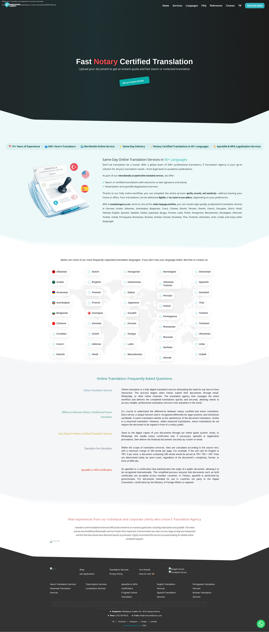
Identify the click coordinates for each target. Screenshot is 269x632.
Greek (95, 333)
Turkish (203, 313)
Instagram (133, 622)
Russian (168, 337)
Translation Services (118, 569)
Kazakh (132, 313)
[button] (261, 624)
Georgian (97, 313)
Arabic (60, 282)
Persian (167, 295)
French (96, 302)
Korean (132, 323)
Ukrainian (204, 333)
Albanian (61, 271)
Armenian (62, 292)
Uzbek (202, 354)
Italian (131, 292)
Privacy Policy (116, 573)
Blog (82, 569)
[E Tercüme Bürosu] (176, 569)
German (96, 323)
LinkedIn (153, 622)
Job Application (87, 573)
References (216, 6)
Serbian (167, 347)
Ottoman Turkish (168, 284)
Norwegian (169, 271)
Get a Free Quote (254, 5)
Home (166, 6)
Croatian (61, 333)
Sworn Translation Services (63, 584)
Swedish (204, 292)
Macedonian (135, 354)
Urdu (202, 344)
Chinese (61, 323)
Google (144, 622)
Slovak (167, 357)
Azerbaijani (63, 302)
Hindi (95, 354)
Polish (167, 306)
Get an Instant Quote (133, 82)
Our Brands (144, 569)
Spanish (204, 282)
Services (177, 6)
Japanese (133, 302)
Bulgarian (62, 313)
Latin (131, 344)
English (96, 282)
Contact (230, 6)
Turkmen (204, 323)
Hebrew (96, 344)
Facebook (122, 622)
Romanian (169, 326)
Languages (192, 6)
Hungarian (134, 271)
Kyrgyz (132, 333)
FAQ (203, 6)
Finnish (96, 292)
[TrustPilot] (178, 572)
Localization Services (95, 588)
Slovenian (205, 271)
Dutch (95, 271)
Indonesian (134, 282)
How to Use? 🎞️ (147, 573)
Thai (201, 302)
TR (239, 6)
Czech (60, 344)
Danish (60, 354)
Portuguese (170, 316)
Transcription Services (96, 584)
